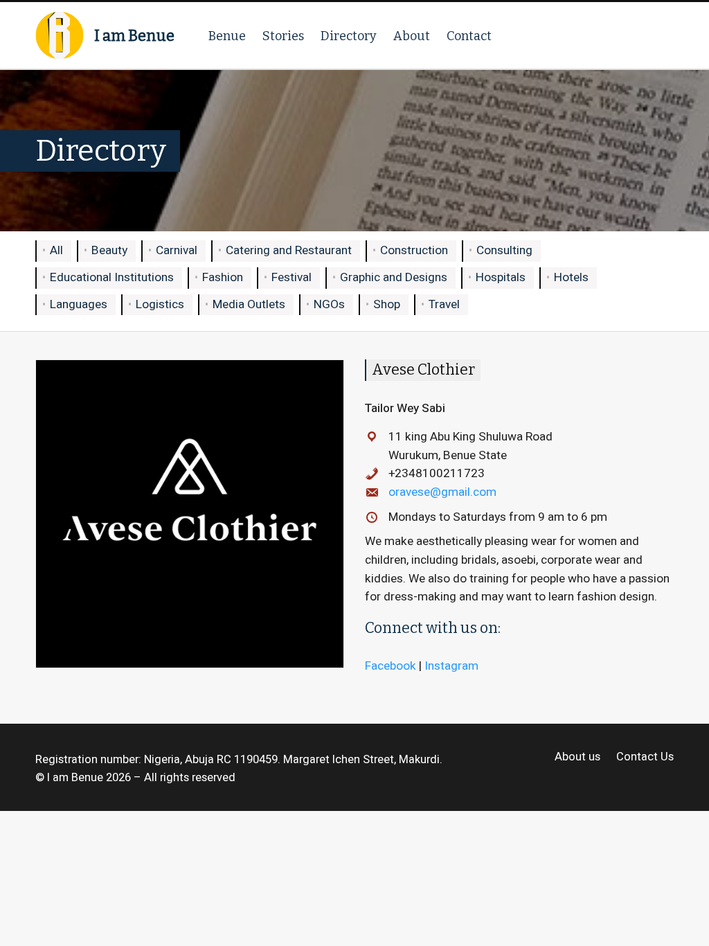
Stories (283, 36)
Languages (78, 304)
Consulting (504, 250)
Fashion (222, 277)
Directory (349, 36)
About (411, 36)
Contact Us (644, 757)
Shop (386, 304)
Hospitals (501, 277)
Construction (414, 250)
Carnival (176, 250)
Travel (444, 304)
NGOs (329, 304)
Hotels (571, 277)
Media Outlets (249, 304)
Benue (227, 36)
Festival (291, 277)
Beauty (109, 250)
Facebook (390, 666)
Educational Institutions (112, 277)
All (56, 250)
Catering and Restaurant (289, 250)
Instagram (451, 666)
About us (577, 757)
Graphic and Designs (393, 277)
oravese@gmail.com (442, 492)
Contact (469, 36)
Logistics (160, 304)
